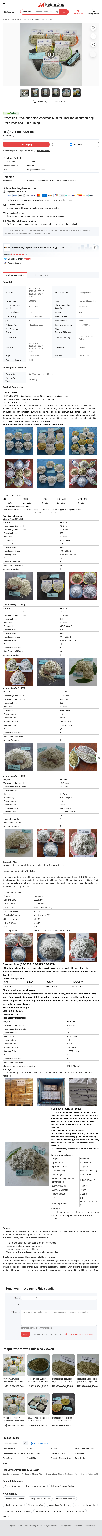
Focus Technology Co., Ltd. (33, 1525)
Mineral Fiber (8, 1448)
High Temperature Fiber (36, 1486)
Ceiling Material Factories (40, 1498)
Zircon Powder (9, 1458)
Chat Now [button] (77, 144)
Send (25, 1334)
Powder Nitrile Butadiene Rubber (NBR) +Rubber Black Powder (87, 1448)
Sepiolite (54, 1448)
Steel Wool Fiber (33, 1453)
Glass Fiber (79, 1453)
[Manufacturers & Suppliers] (51, 4)
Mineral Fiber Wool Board (59, 1505)
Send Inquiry (26, 144)
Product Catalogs (40, 1443)
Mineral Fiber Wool (35, 1505)
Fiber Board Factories (13, 1505)
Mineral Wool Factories (65, 1498)
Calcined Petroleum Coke (13, 1453)
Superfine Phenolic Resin (61, 1458)
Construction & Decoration (19, 19)
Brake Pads (80, 1458)
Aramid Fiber (32, 1458)
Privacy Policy (90, 1525)
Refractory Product (38, 19)
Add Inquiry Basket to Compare (51, 101)
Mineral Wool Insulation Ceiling (17, 1511)
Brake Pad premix (58, 1453)
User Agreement (66, 1525)
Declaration (78, 1525)
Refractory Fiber (53, 19)
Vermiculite (31, 1448)
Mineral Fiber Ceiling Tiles (85, 1505)
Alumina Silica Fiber (13, 1486)
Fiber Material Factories (14, 1498)
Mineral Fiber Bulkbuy (76, 1511)
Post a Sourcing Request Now (79, 1334)
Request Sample (43, 151)
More (5, 1516)
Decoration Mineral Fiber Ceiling (48, 1511)
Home (5, 19)
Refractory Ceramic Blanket (62, 1486)
